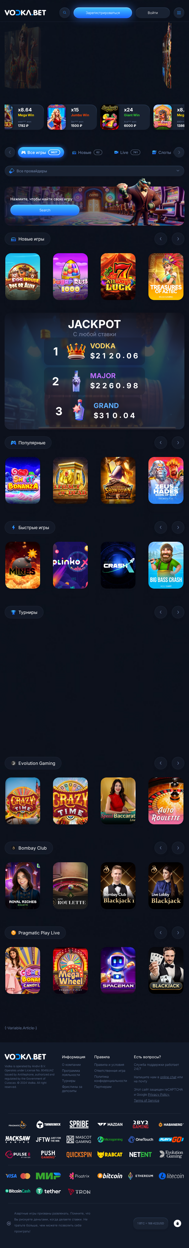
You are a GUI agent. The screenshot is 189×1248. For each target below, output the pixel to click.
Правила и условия (109, 1064)
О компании (71, 1064)
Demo (22, 303)
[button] (10, 152)
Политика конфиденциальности (110, 1079)
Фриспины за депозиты (72, 1089)
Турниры (68, 1081)
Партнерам (103, 1087)
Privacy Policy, (159, 1094)
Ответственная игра (109, 1070)
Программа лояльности (71, 1073)
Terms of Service (146, 1100)
